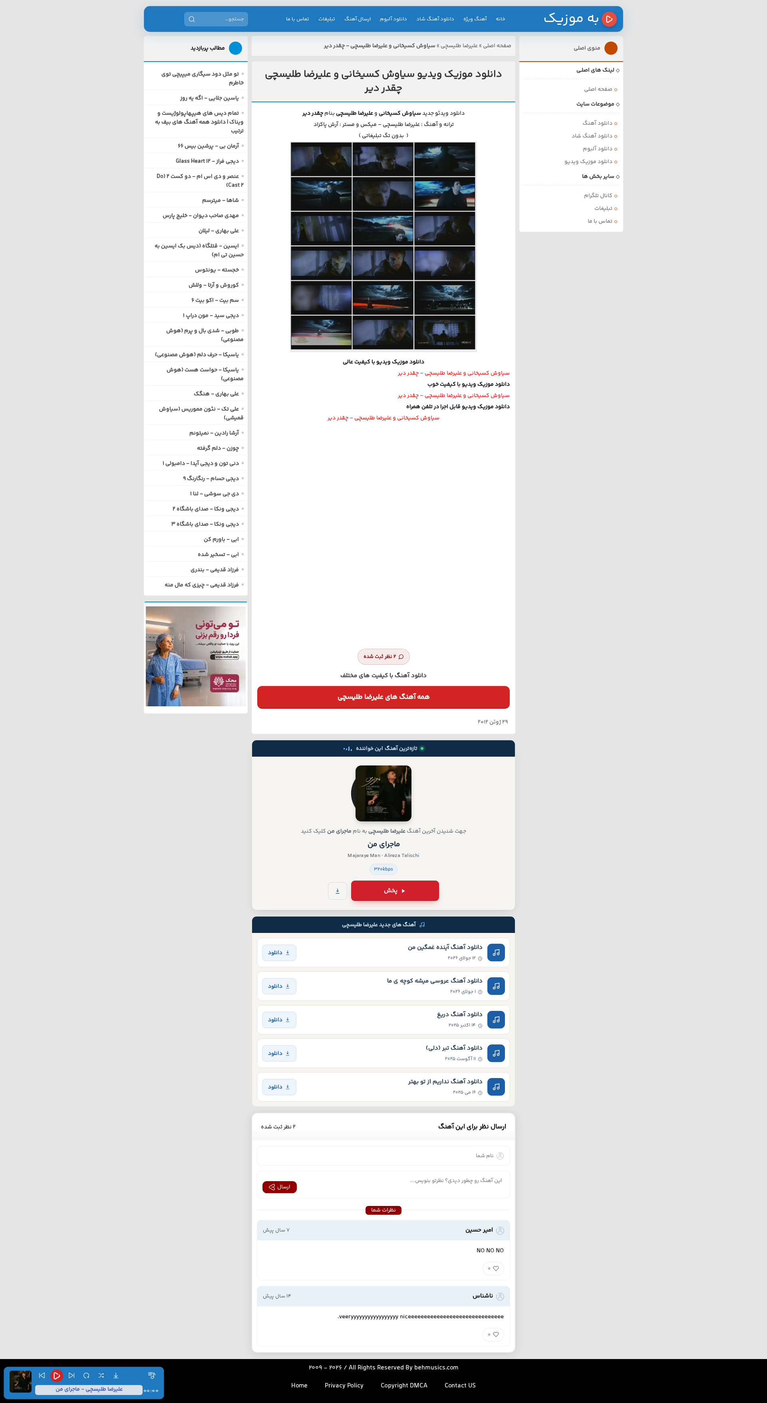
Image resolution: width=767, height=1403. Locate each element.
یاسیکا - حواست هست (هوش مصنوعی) (205, 374)
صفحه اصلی (497, 46)
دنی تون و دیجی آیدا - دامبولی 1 (201, 463)
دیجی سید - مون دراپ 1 (211, 315)
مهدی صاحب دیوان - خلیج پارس (201, 215)
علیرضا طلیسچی (459, 46)
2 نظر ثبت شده (380, 657)
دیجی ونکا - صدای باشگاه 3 (205, 524)
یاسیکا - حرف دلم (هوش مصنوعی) (197, 355)
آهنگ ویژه (475, 19)
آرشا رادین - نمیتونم (214, 433)
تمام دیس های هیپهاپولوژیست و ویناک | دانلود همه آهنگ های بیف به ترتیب (199, 122)
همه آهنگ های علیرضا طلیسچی (384, 697)
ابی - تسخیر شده (218, 554)
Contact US (460, 1386)
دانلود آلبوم (393, 19)
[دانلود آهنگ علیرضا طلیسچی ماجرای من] (383, 793)
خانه (500, 19)
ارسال (283, 1187)
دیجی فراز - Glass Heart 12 (207, 161)
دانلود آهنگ (597, 123)
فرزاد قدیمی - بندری (215, 570)
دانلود (275, 953)
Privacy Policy (344, 1386)
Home (299, 1386)
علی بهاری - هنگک (216, 394)
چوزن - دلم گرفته (218, 448)
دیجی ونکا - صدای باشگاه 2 (206, 509)
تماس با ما (297, 19)
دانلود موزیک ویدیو (588, 161)
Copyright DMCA (404, 1386)
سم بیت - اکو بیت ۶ (215, 300)
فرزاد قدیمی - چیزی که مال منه (202, 585)
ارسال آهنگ (357, 19)
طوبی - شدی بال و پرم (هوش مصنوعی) (205, 335)
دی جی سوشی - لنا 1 (214, 494)
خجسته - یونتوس (217, 270)
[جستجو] (191, 19)
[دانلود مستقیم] (337, 891)
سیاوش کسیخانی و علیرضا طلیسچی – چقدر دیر (454, 373)
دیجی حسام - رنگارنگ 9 (211, 478)
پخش (390, 890)
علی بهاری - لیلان (219, 231)
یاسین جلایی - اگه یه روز (209, 98)
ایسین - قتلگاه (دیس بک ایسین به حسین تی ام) (199, 250)
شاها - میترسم (220, 200)
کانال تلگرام (598, 195)
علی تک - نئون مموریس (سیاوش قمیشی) (201, 413)
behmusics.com (436, 1368)
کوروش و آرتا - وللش (214, 285)
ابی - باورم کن (221, 539)
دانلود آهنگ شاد (435, 19)
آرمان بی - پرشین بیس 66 (208, 146)
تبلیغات (326, 19)
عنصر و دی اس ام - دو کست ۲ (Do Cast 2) (200, 181)
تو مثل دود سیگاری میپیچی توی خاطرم (202, 79)
